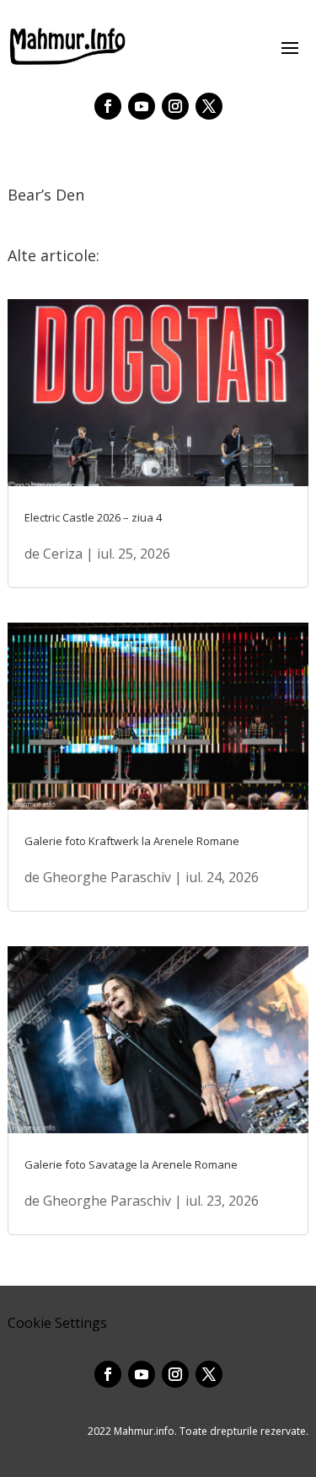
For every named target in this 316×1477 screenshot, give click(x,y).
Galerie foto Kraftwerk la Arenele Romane (131, 840)
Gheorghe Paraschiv (107, 877)
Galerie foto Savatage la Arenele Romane (131, 1164)
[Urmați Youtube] (141, 106)
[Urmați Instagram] (175, 106)
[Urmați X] (208, 106)
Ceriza (63, 553)
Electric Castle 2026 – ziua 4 (93, 517)
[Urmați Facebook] (107, 106)
